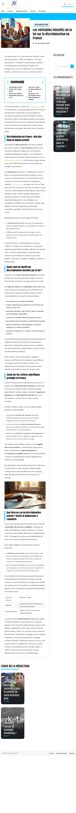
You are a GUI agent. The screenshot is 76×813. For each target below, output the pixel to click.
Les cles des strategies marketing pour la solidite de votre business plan (12, 690)
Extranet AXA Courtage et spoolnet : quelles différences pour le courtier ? (63, 136)
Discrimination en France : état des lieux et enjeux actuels (16, 89)
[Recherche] (65, 4)
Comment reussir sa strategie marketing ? (10, 728)
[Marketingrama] (14, 4)
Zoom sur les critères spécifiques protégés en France (34, 89)
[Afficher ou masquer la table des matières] (34, 82)
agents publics (17, 184)
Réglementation (41, 24)
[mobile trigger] (3, 4)
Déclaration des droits (14, 160)
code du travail (36, 106)
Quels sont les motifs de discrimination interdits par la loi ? (16, 95)
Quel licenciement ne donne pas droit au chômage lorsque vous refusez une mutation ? (63, 100)
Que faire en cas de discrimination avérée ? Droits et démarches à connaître (34, 96)
